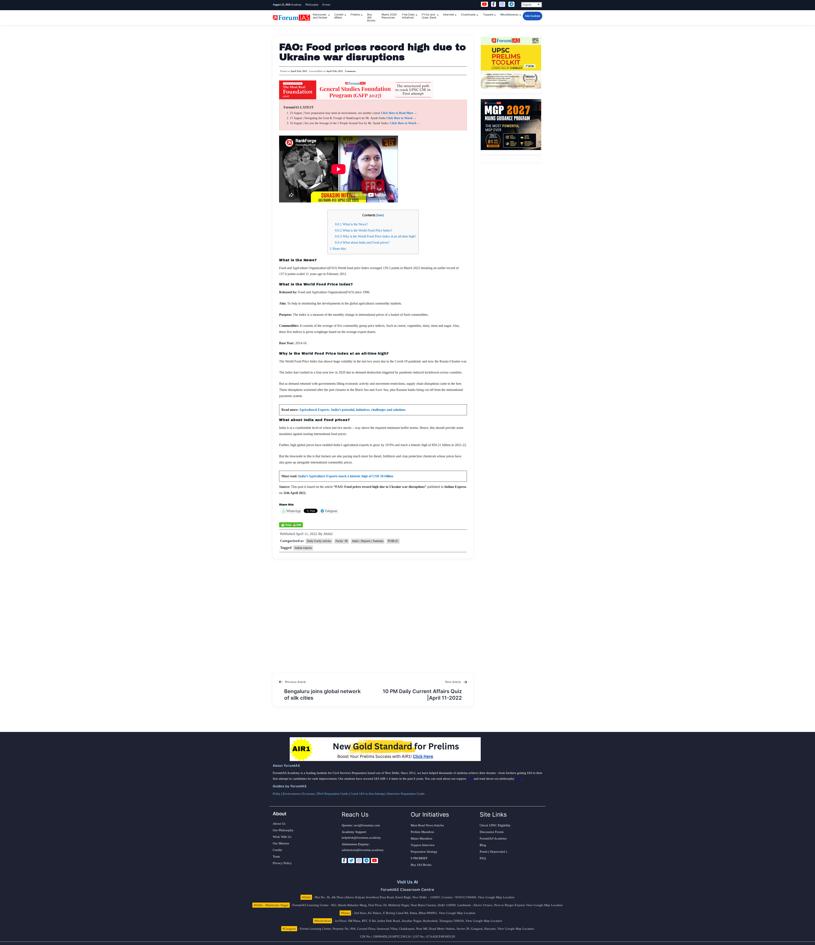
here (470, 778)
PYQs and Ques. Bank (429, 16)
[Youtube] (374, 860)
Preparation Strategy (424, 851)
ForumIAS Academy (493, 838)
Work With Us (282, 836)
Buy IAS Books (371, 17)
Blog (483, 845)
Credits (277, 850)
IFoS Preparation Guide (332, 793)
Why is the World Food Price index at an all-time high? (375, 236)
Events (326, 4)
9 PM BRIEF (419, 858)
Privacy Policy (282, 863)
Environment (291, 793)
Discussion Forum (492, 832)
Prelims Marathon (422, 832)
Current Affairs (338, 16)
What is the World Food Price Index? (363, 230)
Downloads (468, 14)
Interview (448, 14)
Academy (296, 4)
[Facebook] (344, 860)
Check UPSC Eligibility (495, 825)
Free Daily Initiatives (408, 16)
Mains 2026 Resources (389, 16)
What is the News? (351, 224)
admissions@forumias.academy (363, 850)
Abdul (328, 534)
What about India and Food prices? (362, 242)
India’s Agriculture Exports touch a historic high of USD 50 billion (345, 476)
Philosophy (312, 4)
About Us (279, 823)
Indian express (303, 547)
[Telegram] (366, 860)
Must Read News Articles (427, 825)
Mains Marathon (421, 838)
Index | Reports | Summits (367, 541)
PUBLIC (393, 541)
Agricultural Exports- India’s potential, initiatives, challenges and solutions (352, 409)
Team (276, 856)
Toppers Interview (423, 845)
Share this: (338, 248)
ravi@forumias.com (367, 825)
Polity (276, 793)
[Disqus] (373, 612)
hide (380, 215)
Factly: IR (342, 541)
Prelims (355, 14)
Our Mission (281, 843)
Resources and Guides (320, 16)
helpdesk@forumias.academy (361, 837)
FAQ (483, 858)
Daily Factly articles (319, 541)
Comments (350, 71)
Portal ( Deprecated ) (493, 851)
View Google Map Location (496, 897)
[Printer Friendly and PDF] (291, 524)
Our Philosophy (283, 830)
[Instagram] (359, 860)
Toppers (488, 14)
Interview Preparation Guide (406, 793)
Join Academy (532, 15)
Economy (308, 793)
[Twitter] (351, 860)
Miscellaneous (509, 14)
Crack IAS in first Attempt (368, 793)
